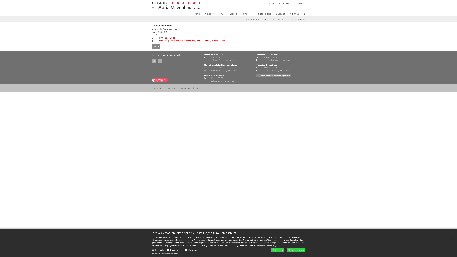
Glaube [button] (222, 14)
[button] (303, 14)
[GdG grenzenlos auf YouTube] (154, 61)
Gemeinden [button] (280, 14)
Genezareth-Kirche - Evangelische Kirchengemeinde (288, 19)
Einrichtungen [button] (264, 14)
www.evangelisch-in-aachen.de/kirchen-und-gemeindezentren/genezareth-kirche (192, 41)
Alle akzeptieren (296, 250)
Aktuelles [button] (209, 14)
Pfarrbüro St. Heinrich (214, 75)
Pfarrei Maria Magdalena (251, 19)
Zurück (156, 46)
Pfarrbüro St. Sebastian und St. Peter (220, 65)
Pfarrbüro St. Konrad (213, 54)
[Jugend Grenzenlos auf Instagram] (160, 61)
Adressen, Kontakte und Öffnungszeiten (273, 75)
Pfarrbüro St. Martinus (266, 65)
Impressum (156, 253)
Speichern (278, 250)
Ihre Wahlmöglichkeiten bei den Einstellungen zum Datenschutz (194, 233)
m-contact (265, 19)
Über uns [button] (294, 14)
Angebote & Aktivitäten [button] (241, 14)
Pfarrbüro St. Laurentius (267, 54)
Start (197, 14)
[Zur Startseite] (176, 6)
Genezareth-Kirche (162, 25)
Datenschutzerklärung (266, 245)
